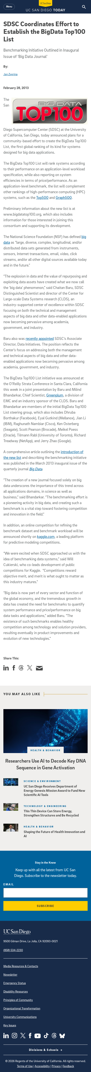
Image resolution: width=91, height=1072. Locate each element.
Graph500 (64, 197)
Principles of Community (18, 1000)
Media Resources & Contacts (20, 966)
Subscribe (45, 906)
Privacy (56, 1066)
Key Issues (9, 1025)
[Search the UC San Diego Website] (84, 6)
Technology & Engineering (45, 806)
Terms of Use (25, 1066)
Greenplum (54, 395)
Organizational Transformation (21, 1008)
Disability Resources (15, 991)
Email (8, 884)
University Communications (20, 1017)
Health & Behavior (45, 750)
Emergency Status (14, 983)
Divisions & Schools (44, 1049)
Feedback (68, 1066)
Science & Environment (42, 781)
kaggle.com (46, 536)
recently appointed (40, 338)
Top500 (42, 197)
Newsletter (10, 974)
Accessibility (42, 1066)
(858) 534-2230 (13, 950)
